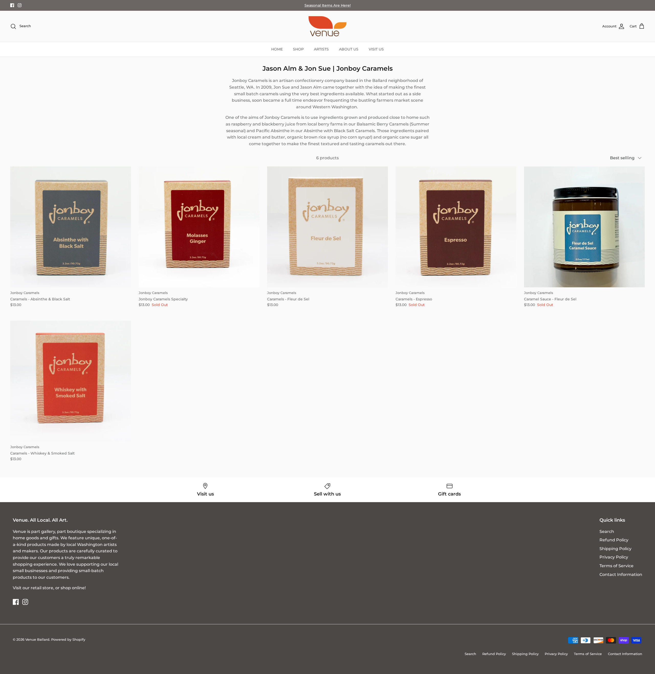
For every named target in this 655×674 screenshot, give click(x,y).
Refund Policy (613, 540)
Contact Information (620, 574)
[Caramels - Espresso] (456, 226)
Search (606, 531)
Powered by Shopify (68, 639)
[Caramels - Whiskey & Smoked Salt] (70, 381)
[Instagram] (19, 5)
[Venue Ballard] (327, 26)
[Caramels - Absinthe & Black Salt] (70, 226)
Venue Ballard (37, 639)
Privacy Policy (613, 557)
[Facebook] (12, 5)
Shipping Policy (615, 548)
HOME (277, 49)
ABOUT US (348, 49)
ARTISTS (321, 49)
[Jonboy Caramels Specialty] (199, 226)
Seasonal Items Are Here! (327, 5)
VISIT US (376, 49)
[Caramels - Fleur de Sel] (327, 226)
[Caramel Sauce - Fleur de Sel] (584, 226)
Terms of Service (616, 565)
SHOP (298, 49)
